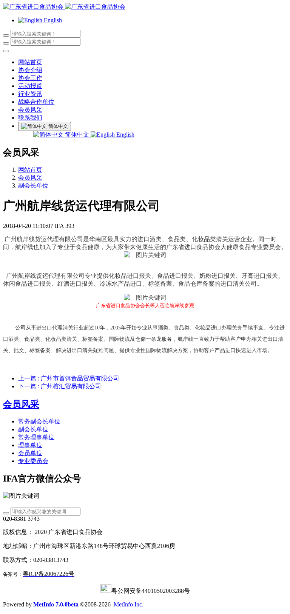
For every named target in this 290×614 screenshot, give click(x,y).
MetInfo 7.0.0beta (56, 604)
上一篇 (68, 378)
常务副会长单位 (39, 421)
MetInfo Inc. (128, 604)
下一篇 (59, 386)
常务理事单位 (36, 437)
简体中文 (77, 134)
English (124, 134)
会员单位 (30, 453)
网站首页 (30, 62)
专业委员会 (33, 461)
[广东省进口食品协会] (145, 7)
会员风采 (30, 177)
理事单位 (30, 445)
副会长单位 (33, 185)
